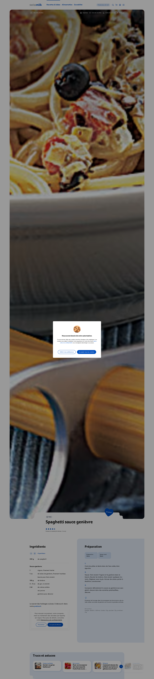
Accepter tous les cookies (86, 352)
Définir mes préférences (67, 352)
